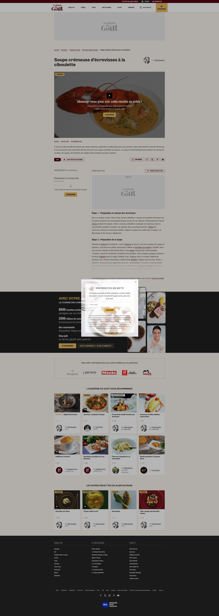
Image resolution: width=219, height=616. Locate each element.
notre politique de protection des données (109, 321)
